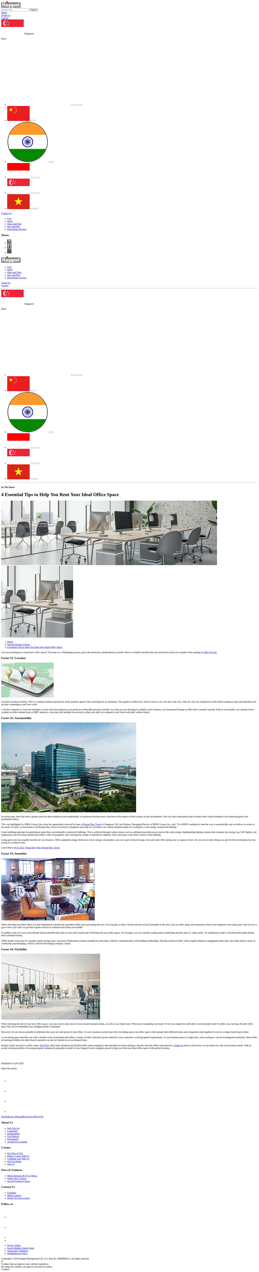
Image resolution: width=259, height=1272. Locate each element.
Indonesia (34, 177)
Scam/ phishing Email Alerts (20, 1248)
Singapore (35, 192)
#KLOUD (38, 1116)
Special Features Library (18, 644)
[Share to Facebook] (12, 1091)
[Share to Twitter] (12, 1101)
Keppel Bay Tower (92, 824)
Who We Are (13, 1128)
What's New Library (17, 1178)
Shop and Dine (14, 224)
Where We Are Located (18, 1198)
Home (4, 12)
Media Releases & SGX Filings (22, 1176)
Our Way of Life (15, 1153)
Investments (12, 1139)
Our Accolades (14, 1161)
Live (9, 218)
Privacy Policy (14, 1245)
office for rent (210, 652)
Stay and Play (13, 226)
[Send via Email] (12, 1081)
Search (34, 10)
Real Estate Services (16, 229)
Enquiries (11, 1192)
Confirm (5, 1269)
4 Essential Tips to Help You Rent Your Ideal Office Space (34, 647)
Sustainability (13, 1133)
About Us (5, 15)
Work (9, 221)
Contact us (178, 1045)
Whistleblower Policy (17, 1253)
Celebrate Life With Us (18, 1158)
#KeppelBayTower (24, 1116)
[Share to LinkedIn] (12, 1111)
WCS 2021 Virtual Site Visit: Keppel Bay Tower (37, 847)
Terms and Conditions (17, 1251)
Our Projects (13, 1136)
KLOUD (44, 1045)
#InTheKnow (8, 1116)
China (33, 120)
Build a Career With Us (18, 1156)
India (51, 161)
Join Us (10, 1164)
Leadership (12, 1131)
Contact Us (6, 213)
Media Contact (14, 1195)
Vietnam (34, 208)
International (77, 104)
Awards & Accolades (17, 1142)
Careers (4, 18)
